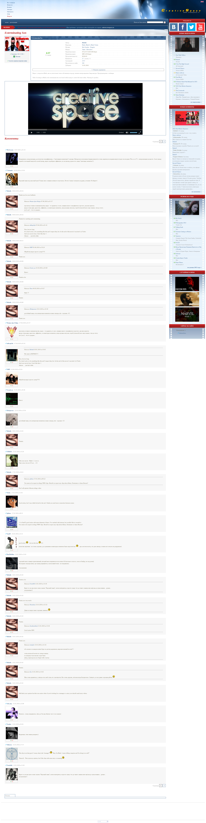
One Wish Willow (180, 55)
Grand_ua (32, 268)
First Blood (179, 77)
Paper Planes (179, 262)
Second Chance (180, 68)
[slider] (85, 129)
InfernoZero (176, 174)
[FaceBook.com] (183, 30)
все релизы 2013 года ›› (194, 267)
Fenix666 (32, 583)
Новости (10, 5)
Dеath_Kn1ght (177, 150)
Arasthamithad (34, 626)
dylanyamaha (177, 137)
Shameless (32, 604)
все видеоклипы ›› (196, 102)
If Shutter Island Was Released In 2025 (186, 81)
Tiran (31, 288)
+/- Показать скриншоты (98, 70)
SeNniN (175, 131)
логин (6, 22)
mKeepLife (32, 225)
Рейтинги (10, 11)
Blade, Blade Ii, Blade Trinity (90, 45)
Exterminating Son (36, 38)
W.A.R (177, 242)
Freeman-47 (176, 143)
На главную (11, 2)
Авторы (9, 9)
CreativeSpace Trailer (182, 258)
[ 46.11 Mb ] (17, 54)
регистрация (13, 22)
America (178, 236)
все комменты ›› (197, 191)
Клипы (9, 7)
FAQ (8, 14)
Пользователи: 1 (181, 330)
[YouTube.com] (200, 30)
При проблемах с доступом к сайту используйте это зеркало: (84, 27)
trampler (32, 645)
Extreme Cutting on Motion (183, 231)
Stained (178, 59)
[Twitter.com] (191, 30)
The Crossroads (180, 90)
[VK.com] (174, 30)
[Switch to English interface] (202, 1)
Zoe (31, 672)
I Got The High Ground (182, 64)
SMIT (31, 247)
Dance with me (180, 72)
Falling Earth (179, 227)
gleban (31, 479)
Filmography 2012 (181, 222)
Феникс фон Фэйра (35, 201)
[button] (85, 109)
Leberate (175, 165)
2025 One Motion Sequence (183, 86)
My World (178, 218)
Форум (9, 16)
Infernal (178, 253)
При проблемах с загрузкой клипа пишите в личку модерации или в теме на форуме (42, 27)
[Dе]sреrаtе (33, 309)
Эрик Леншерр (180, 95)
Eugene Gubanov (178, 156)
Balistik (32, 349)
